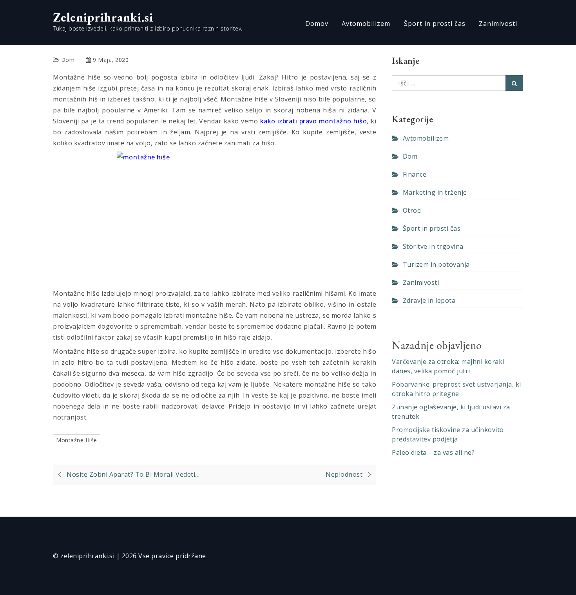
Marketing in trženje (435, 192)
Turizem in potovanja (436, 264)
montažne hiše (76, 440)
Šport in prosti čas (435, 23)
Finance (414, 174)
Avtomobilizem (366, 23)
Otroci (412, 210)
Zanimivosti (498, 23)
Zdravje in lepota (429, 300)
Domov (316, 23)
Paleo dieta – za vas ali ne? (433, 452)
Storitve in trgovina (433, 246)
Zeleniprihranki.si (103, 17)
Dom (68, 59)
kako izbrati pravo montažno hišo (313, 121)
